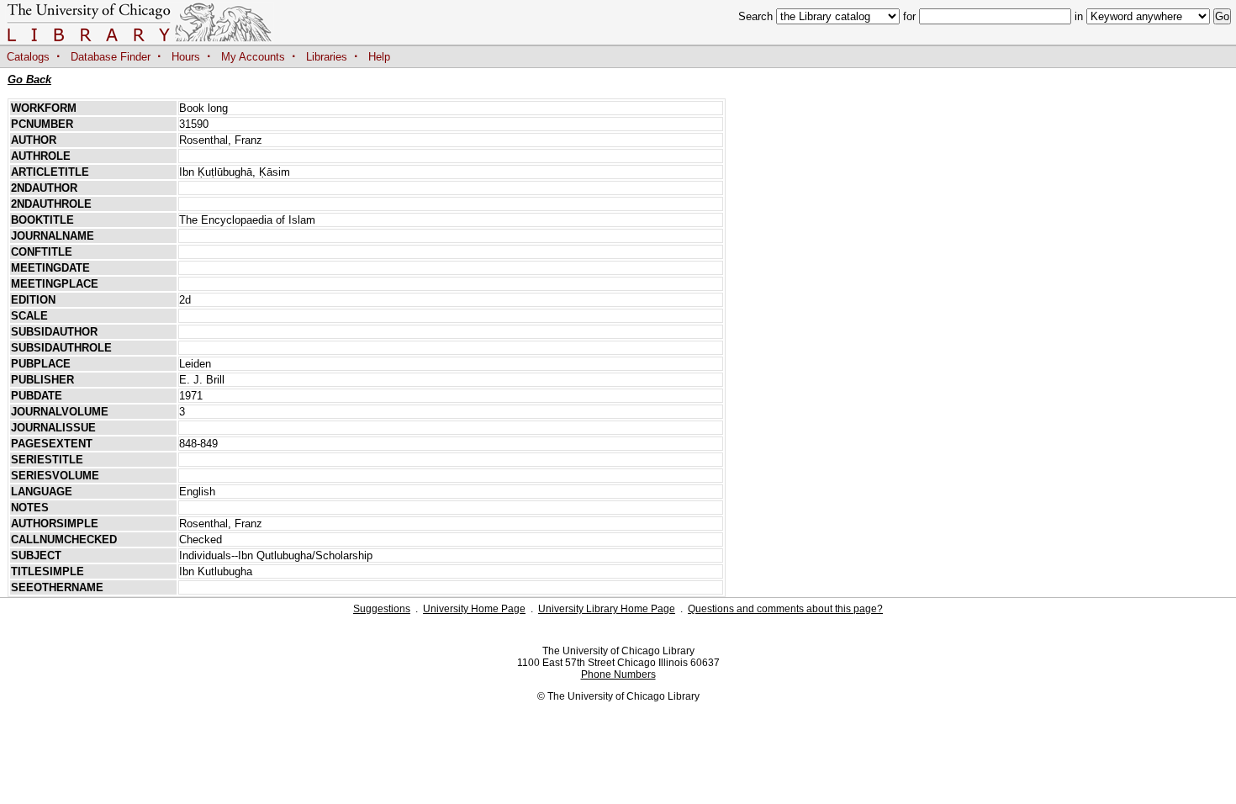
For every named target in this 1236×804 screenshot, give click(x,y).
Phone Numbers (618, 674)
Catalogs (28, 56)
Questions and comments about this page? (785, 609)
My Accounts (253, 56)
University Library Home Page (606, 609)
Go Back (29, 79)
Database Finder (111, 56)
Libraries (326, 56)
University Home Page (474, 609)
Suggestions (381, 609)
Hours (186, 56)
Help (379, 56)
